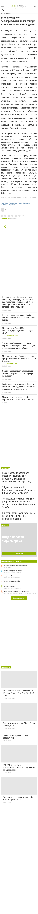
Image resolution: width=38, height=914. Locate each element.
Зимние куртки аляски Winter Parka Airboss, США (19, 724)
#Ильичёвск (4, 203)
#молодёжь (26, 203)
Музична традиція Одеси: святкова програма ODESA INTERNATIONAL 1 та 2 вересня (19, 358)
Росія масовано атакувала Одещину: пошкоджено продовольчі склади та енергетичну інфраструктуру (18, 386)
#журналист (11, 205)
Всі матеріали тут (19, 553)
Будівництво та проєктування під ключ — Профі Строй (18, 798)
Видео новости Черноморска (13, 539)
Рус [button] (35, 6)
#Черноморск (13, 203)
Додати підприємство (19, 598)
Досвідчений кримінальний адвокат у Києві (15, 736)
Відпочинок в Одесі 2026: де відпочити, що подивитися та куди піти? (17, 330)
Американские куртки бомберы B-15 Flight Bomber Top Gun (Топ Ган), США (18, 693)
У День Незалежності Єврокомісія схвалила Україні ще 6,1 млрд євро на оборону (17, 373)
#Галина (20, 203)
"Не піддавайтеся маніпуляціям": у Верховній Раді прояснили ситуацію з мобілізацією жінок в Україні (18, 345)
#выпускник (4, 205)
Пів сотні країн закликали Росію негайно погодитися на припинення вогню (18, 317)
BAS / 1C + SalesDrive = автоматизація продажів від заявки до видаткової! (19, 767)
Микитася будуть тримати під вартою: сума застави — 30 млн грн (18, 398)
